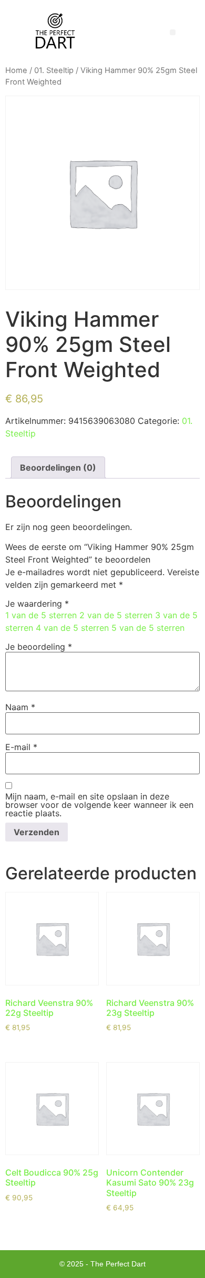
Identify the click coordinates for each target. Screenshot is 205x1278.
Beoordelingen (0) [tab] (58, 467)
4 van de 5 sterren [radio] (72, 627)
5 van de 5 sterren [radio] (147, 627)
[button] (173, 32)
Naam (20, 707)
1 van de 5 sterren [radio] (41, 615)
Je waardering (37, 603)
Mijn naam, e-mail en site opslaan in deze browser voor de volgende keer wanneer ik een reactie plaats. (99, 804)
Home (16, 70)
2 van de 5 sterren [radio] (115, 615)
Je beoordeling (38, 646)
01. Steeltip (54, 70)
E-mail (21, 747)
